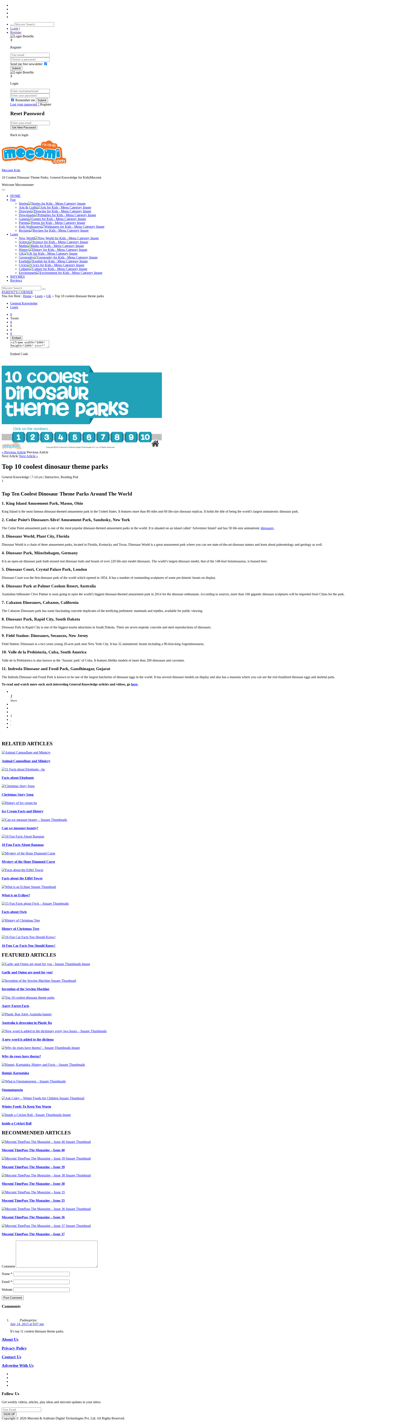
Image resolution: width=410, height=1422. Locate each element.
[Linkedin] (10, 712)
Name (7, 1274)
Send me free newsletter (26, 64)
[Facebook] (10, 704)
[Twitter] (10, 708)
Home (27, 296)
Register (15, 32)
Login (14, 28)
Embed (16, 338)
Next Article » (28, 456)
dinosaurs (267, 528)
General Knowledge (24, 303)
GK (48, 296)
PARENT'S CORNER (17, 292)
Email (7, 1282)
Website (7, 1289)
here (134, 684)
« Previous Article (14, 452)
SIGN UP (9, 1414)
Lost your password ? (25, 104)
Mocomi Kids (11, 170)
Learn (39, 296)
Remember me (25, 100)
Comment (8, 1266)
